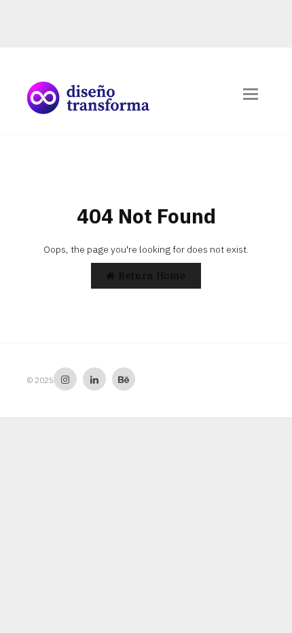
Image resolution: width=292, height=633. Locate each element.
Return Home (150, 276)
